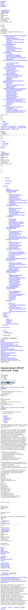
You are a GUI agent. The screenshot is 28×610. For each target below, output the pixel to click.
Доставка (5, 422)
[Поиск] (2, 165)
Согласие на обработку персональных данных (14, 578)
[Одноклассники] (4, 382)
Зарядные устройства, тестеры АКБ (9, 359)
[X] (8, 382)
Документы (6, 419)
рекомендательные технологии (8, 581)
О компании (4, 556)
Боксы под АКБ (4, 347)
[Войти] (1, 167)
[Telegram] (14, 382)
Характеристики (7, 418)
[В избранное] (4, 379)
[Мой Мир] (6, 382)
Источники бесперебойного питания (10, 345)
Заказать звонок (4, 12)
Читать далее (17, 595)
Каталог (3, 547)
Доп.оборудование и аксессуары (8, 355)
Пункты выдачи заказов (6, 559)
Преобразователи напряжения (8, 352)
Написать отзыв (4, 506)
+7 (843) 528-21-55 (5, 10)
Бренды (2, 549)
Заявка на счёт (15, 129)
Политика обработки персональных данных (11, 577)
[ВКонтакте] (2, 382)
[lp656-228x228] (5, 361)
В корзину (3, 388)
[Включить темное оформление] (2, 25)
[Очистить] (1, 116)
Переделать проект (5, 129)
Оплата (5, 421)
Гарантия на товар (5, 566)
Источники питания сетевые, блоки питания (12, 346)
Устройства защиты (5, 354)
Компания (3, 553)
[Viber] (10, 382)
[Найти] (2, 118)
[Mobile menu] (2, 146)
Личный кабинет (5, 574)
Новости (3, 557)
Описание (5, 415)
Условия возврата (5, 565)
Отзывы (5, 417)
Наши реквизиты (5, 570)
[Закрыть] (2, 172)
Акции (2, 548)
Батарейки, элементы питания (8, 358)
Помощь (3, 560)
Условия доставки (5, 564)
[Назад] (7, 187)
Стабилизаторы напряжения (7, 348)
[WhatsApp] (12, 382)
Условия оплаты (4, 562)
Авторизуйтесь (4, 387)
